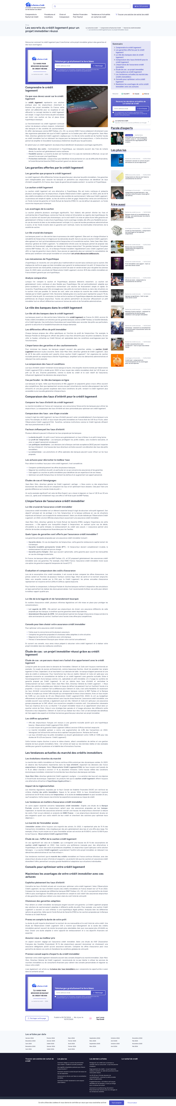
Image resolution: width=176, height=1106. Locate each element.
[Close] (125, 538)
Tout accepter (117, 1103)
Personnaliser (132, 1103)
